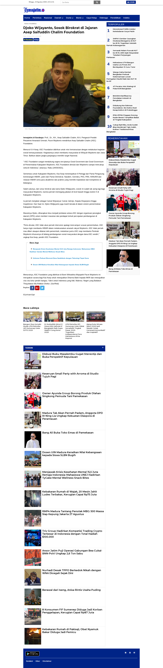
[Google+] (37, 288)
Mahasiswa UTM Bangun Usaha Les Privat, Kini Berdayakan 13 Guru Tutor (124, 64)
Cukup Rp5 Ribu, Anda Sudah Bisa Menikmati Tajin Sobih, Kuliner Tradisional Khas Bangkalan (122, 128)
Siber (37, 661)
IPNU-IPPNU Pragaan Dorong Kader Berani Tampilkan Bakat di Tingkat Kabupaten (126, 117)
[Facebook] (32, 288)
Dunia (68, 18)
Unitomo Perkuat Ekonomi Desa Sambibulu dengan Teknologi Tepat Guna (61, 258)
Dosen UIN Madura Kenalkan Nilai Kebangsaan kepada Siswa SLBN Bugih (61, 265)
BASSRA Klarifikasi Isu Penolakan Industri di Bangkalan (122, 98)
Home (27, 18)
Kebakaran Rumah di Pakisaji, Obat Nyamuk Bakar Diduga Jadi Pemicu (70, 631)
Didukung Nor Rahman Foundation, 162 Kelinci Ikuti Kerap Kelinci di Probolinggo (125, 107)
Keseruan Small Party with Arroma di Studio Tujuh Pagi (70, 375)
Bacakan (28, 40)
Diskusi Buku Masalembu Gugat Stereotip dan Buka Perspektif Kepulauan (72, 355)
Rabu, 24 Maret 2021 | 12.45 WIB (32, 36)
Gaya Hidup (91, 18)
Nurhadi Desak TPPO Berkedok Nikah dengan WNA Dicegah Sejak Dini (71, 572)
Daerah (58, 18)
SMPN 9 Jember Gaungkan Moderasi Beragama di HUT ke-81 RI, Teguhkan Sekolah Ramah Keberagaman (121, 42)
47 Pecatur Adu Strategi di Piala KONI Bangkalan (124, 87)
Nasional (48, 18)
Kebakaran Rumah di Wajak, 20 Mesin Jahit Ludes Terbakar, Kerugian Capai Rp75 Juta (69, 493)
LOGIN (132, 2)
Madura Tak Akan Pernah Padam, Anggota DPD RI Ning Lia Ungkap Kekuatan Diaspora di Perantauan (72, 415)
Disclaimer (47, 661)
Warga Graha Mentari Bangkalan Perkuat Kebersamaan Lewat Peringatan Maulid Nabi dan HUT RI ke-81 (121, 76)
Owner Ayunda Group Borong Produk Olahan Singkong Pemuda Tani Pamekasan (71, 395)
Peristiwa (37, 18)
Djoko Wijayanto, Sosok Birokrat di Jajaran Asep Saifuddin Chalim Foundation (60, 30)
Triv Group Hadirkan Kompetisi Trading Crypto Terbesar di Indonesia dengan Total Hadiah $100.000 (72, 533)
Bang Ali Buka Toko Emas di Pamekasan (67, 432)
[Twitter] (42, 288)
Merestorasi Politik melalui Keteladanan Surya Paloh (124, 30)
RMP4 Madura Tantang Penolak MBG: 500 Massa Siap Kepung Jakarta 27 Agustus (73, 513)
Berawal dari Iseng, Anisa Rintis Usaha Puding (71, 589)
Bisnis (79, 18)
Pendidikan (115, 18)
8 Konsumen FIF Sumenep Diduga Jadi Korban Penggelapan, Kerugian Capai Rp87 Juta (72, 611)
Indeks (126, 18)
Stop (37, 40)
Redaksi (29, 661)
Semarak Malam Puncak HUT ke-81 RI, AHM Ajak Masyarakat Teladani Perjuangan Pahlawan (122, 53)
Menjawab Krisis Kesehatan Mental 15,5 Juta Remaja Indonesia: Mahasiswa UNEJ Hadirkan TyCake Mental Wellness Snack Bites (71, 474)
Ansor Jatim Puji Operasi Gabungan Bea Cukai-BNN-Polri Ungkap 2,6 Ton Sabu (72, 552)
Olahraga (103, 18)
